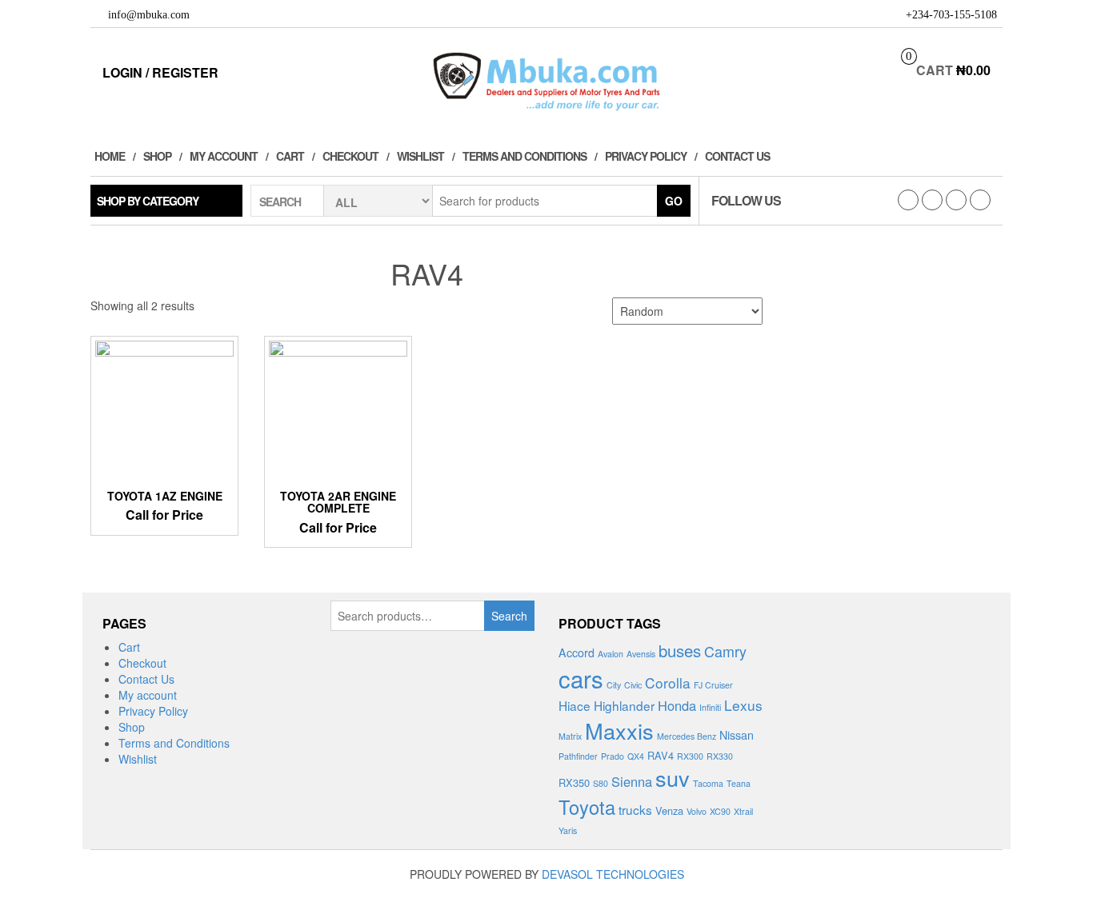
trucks (635, 809)
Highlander (624, 705)
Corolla (668, 682)
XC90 (720, 811)
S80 (600, 783)
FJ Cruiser (713, 685)
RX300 (690, 756)
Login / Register (160, 72)
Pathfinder (578, 756)
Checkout (350, 156)
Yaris (568, 830)
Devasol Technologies (613, 874)
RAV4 (660, 755)
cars (581, 678)
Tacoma (708, 783)
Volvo (697, 811)
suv (672, 777)
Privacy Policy (646, 156)
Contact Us (737, 156)
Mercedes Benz (686, 736)
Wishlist (420, 156)
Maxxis (619, 730)
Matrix (570, 736)
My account (224, 156)
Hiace (575, 705)
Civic (633, 685)
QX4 (635, 756)
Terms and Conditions (524, 156)
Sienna (631, 781)
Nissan (736, 735)
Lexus (743, 705)
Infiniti (710, 707)
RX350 (574, 782)
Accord (577, 653)
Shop (157, 156)
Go (674, 201)
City (614, 685)
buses (680, 650)
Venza (669, 810)
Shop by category (147, 201)
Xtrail (743, 811)
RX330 (720, 756)
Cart (290, 156)
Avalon (610, 654)
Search (509, 616)
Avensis (641, 654)
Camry (725, 651)
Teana (739, 783)
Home (109, 156)
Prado (612, 756)
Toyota (587, 806)
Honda (677, 705)
